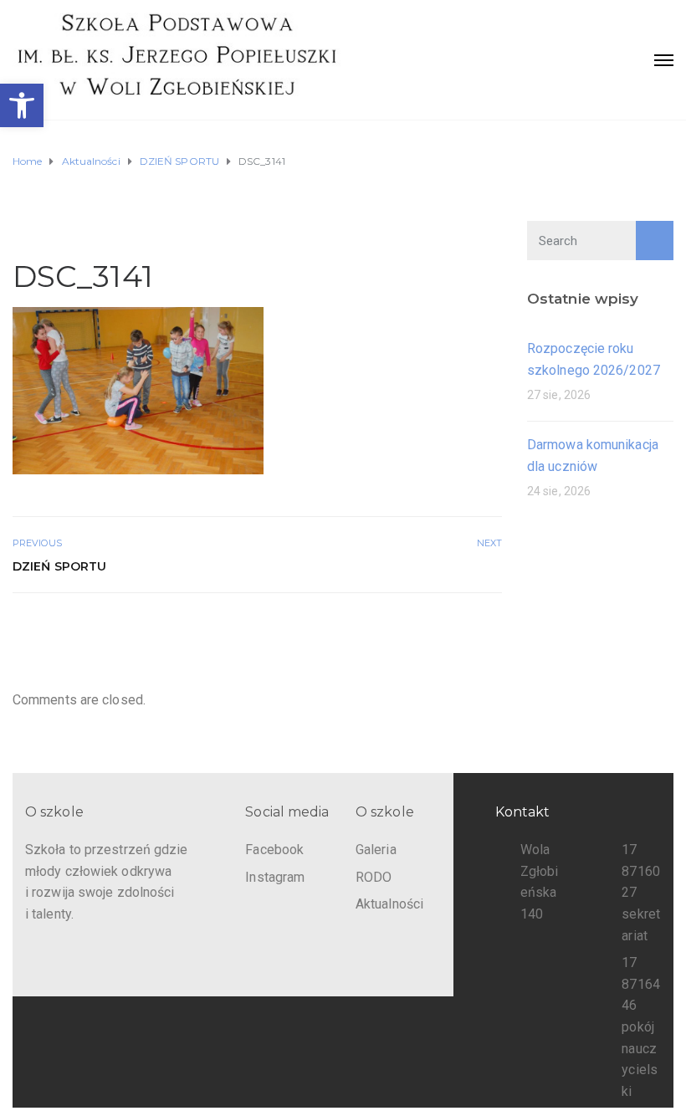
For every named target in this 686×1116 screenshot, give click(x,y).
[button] (22, 105)
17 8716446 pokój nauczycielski (641, 1027)
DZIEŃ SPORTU (59, 566)
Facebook (274, 849)
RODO (374, 877)
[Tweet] (453, 629)
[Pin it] (473, 629)
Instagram (275, 877)
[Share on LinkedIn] (491, 629)
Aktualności (389, 904)
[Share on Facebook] (435, 629)
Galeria (376, 849)
